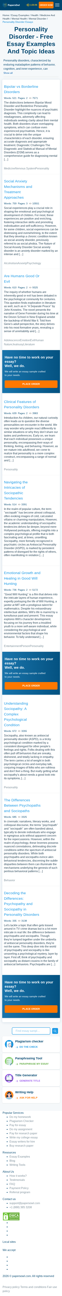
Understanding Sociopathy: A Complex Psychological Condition (16, 714)
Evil (32, 340)
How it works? (18, 1175)
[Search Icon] (55, 1031)
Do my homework (20, 1116)
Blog (12, 1160)
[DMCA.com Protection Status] (11, 1216)
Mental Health (19, 18)
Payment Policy (19, 1188)
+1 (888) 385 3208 (20, 1207)
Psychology (34, 263)
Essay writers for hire (22, 1141)
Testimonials (17, 1179)
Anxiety (22, 263)
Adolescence (12, 340)
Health (34, 15)
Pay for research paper (23, 1133)
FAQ (12, 1184)
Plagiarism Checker (21, 1121)
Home (6, 15)
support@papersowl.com (24, 1203)
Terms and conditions (33, 1287)
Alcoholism (11, 263)
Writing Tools (17, 1164)
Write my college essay (23, 1137)
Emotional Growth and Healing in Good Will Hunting (22, 578)
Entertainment (12, 646)
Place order (31, 384)
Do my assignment (20, 1129)
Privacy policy (11, 1287)
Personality (42, 168)
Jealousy (17, 344)
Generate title (29, 1080)
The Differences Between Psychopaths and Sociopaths (22, 805)
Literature (29, 344)
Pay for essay (17, 1125)
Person (25, 646)
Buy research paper (21, 1145)
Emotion (25, 340)
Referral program (19, 1192)
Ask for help (28, 1097)
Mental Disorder (37, 18)
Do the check (28, 1046)
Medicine (9, 168)
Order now (46, 5)
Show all (8, 73)
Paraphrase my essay (34, 1063)
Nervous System (25, 168)
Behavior (9, 880)
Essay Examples (20, 15)
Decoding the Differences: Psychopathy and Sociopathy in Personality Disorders (21, 903)
